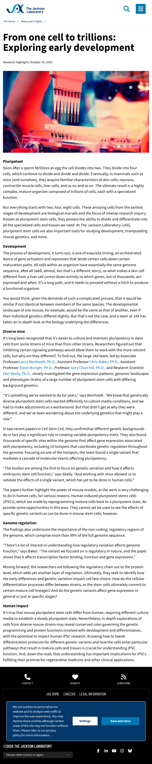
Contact (27, 683)
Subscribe (123, 683)
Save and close (120, 721)
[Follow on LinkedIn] (106, 751)
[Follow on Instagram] (122, 751)
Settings (85, 721)
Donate (75, 683)
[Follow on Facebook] (98, 751)
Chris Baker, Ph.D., (104, 362)
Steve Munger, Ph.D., (36, 368)
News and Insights (32, 21)
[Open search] (127, 9)
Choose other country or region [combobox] (24, 755)
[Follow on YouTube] (114, 751)
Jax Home (52, 694)
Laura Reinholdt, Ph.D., (38, 362)
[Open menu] (141, 9)
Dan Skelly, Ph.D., (17, 373)
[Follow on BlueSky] (130, 751)
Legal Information (92, 694)
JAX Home (9, 21)
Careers (69, 694)
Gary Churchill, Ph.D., (88, 368)
